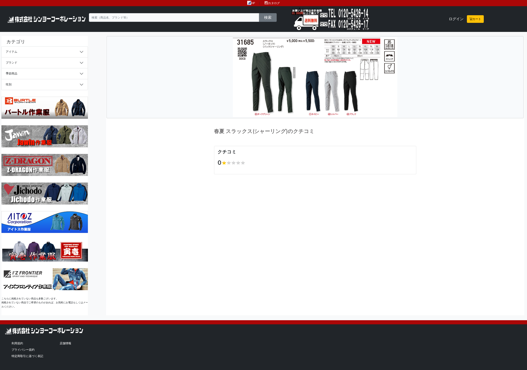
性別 (9, 84)
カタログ (274, 3)
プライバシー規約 (23, 350)
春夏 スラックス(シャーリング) (251, 131)
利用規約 (17, 343)
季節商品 (11, 73)
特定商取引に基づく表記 (27, 356)
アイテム (11, 52)
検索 (268, 17)
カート (476, 19)
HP (253, 3)
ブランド (11, 63)
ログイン (456, 18)
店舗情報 (65, 343)
